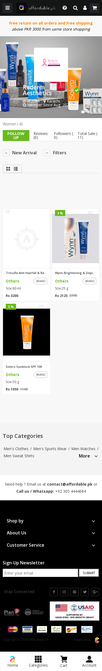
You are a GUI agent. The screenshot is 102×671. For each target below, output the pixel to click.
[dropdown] (85, 8)
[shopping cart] (94, 8)
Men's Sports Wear (50, 448)
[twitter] (85, 592)
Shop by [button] (15, 520)
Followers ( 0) (63, 135)
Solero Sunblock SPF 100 (24, 367)
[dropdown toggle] (63, 7)
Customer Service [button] (25, 545)
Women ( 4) (12, 124)
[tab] (88, 455)
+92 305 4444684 (70, 491)
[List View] (16, 168)
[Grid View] (8, 168)
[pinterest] (74, 592)
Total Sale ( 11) (87, 135)
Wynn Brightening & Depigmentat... (76, 273)
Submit (89, 572)
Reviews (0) (40, 135)
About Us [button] (16, 532)
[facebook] (54, 592)
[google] (95, 592)
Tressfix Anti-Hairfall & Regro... (26, 273)
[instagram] (64, 592)
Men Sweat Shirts (19, 455)
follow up (15, 135)
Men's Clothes (16, 448)
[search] (75, 8)
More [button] (84, 456)
